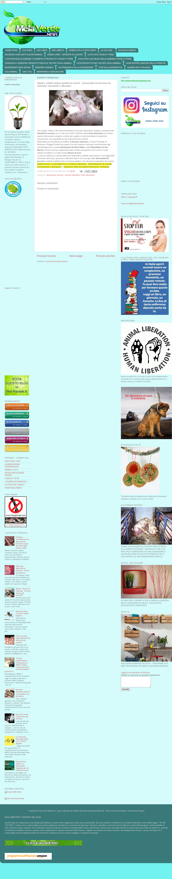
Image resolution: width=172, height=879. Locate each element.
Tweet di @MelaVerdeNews (132, 204)
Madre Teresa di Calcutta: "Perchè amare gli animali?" (23, 592)
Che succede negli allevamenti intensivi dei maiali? (23, 639)
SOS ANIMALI (11, 72)
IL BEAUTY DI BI (12, 478)
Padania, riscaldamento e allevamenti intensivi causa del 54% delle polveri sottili (22, 542)
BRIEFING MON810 (44, 67)
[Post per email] (81, 171)
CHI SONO (27, 50)
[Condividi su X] (91, 171)
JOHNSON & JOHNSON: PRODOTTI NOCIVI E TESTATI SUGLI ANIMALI (38, 63)
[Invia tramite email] (86, 171)
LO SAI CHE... (107, 50)
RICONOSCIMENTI (127, 50)
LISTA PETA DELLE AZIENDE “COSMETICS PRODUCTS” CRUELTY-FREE (39, 59)
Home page (76, 255)
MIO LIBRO (42, 50)
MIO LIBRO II (58, 50)
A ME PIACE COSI (12, 461)
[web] (44, 845)
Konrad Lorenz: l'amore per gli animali (22, 716)
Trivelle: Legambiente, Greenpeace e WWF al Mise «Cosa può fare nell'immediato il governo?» (17, 664)
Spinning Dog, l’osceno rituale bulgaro (22, 613)
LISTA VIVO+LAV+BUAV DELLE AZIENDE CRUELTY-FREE (105, 59)
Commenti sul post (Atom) (56, 261)
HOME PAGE (11, 50)
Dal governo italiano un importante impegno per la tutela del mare (22, 766)
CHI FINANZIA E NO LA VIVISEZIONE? (76, 67)
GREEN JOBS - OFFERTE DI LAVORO (65, 54)
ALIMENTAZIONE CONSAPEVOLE (12, 465)
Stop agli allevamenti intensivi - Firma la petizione (22, 569)
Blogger (141, 811)
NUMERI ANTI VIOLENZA (139, 67)
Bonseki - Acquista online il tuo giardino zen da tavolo (23, 693)
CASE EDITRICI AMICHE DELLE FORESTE (146, 63)
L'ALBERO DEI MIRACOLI (16, 482)
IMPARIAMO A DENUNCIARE (50, 72)
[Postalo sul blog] (88, 171)
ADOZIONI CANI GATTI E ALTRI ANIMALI (23, 54)
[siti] (17, 395)
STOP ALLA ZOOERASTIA (110, 67)
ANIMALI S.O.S (11, 470)
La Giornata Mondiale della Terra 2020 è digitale (22, 740)
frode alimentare (88, 175)
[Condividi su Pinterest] (96, 171)
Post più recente (46, 255)
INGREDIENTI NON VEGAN (18, 67)
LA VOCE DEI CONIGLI (15, 485)
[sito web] (17, 427)
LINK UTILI (27, 72)
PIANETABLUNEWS (13, 488)
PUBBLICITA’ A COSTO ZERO (82, 50)
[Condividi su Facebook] (93, 171)
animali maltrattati (72, 175)
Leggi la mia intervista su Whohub (135, 672)
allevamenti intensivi (55, 175)
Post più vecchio (105, 255)
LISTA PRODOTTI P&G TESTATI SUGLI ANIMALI (98, 63)
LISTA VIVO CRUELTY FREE (101, 54)
